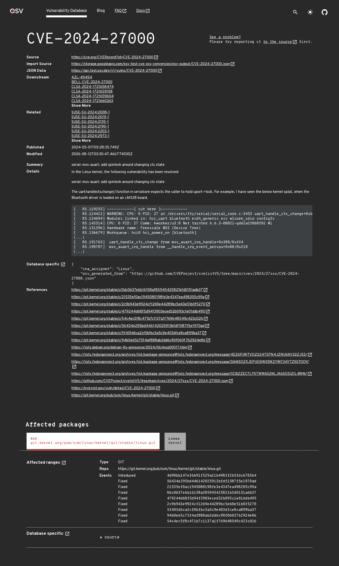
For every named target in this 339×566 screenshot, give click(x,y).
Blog (101, 10)
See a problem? (225, 37)
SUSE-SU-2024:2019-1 (90, 117)
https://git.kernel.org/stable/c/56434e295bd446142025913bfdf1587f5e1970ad (137, 326)
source (111, 537)
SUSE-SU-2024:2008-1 (90, 112)
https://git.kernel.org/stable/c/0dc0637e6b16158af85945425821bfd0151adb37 (137, 290)
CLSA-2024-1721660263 (92, 101)
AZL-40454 (81, 77)
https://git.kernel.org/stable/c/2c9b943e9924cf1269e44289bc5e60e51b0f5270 (138, 304)
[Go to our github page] (325, 12)
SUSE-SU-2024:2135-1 (90, 122)
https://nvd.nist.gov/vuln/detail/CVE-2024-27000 (113, 388)
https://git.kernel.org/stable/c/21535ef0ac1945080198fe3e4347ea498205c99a (137, 297)
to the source (277, 42)
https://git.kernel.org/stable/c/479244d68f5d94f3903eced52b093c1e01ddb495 (138, 311)
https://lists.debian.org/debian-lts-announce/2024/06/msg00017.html (129, 347)
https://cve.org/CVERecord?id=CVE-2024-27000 (112, 57)
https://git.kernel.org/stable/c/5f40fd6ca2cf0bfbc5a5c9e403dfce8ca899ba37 (136, 333)
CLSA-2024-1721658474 (92, 87)
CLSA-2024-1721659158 (92, 91)
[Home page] (16, 12)
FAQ (118, 10)
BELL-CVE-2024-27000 (91, 82)
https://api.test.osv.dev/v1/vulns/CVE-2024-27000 (114, 71)
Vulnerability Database (66, 10)
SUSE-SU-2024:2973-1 (90, 136)
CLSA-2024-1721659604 (92, 96)
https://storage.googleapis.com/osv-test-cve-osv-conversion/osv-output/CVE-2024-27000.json (150, 64)
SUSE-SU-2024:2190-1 (90, 126)
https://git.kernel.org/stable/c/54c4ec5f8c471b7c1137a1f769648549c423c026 (137, 319)
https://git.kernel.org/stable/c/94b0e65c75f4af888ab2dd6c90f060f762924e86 (138, 340)
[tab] (93, 441)
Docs (140, 10)
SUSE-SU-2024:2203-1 (90, 131)
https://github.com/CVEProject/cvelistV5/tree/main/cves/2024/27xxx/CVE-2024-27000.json (149, 381)
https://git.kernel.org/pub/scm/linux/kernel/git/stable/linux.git (122, 395)
